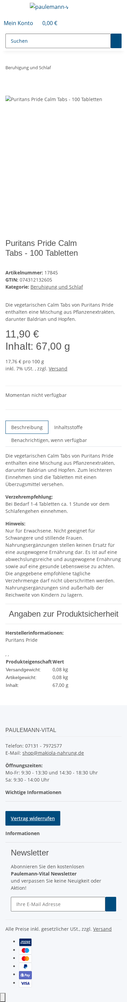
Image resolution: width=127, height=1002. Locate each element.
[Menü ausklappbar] (13, 8)
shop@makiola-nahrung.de (53, 753)
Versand (58, 368)
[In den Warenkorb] (10, 91)
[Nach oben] (2, 997)
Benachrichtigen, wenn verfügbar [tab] (49, 440)
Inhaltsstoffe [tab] (68, 427)
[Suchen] (116, 41)
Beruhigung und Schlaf (56, 287)
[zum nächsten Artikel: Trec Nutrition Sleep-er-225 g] (68, 69)
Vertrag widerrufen (33, 818)
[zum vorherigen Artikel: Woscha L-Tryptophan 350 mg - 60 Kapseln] (56, 69)
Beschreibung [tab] (27, 427)
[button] (18, 23)
